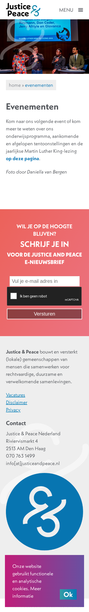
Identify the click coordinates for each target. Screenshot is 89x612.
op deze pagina (22, 158)
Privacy (13, 410)
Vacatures (15, 395)
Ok (68, 594)
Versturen (44, 314)
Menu (66, 10)
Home (15, 85)
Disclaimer (16, 402)
